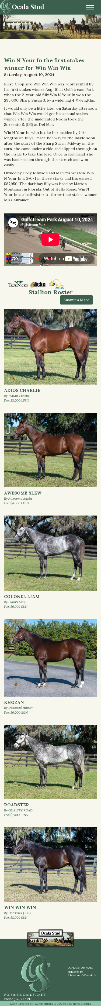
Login (13, 1003)
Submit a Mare (76, 300)
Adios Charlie (22, 390)
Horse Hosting (82, 1003)
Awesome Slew (22, 493)
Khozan (14, 702)
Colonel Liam (22, 596)
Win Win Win (20, 907)
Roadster (16, 804)
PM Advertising (43, 1003)
